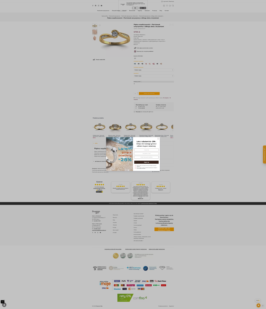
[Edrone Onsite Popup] (133, 154)
